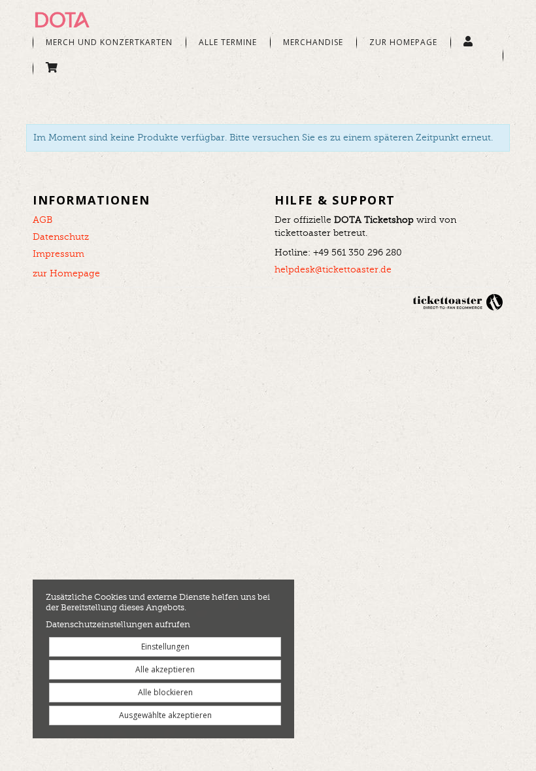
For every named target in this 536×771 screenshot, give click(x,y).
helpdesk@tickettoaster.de (333, 269)
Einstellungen (165, 646)
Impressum (58, 254)
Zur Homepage (403, 42)
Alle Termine (228, 42)
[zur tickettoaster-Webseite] (457, 302)
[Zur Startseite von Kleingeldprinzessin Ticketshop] (98, 19)
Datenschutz (61, 237)
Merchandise (313, 42)
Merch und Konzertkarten (109, 42)
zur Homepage (66, 273)
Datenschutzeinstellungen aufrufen (118, 625)
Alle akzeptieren (165, 669)
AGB (42, 220)
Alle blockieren (165, 692)
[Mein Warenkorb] (52, 69)
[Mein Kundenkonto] (468, 42)
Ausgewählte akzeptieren (165, 715)
